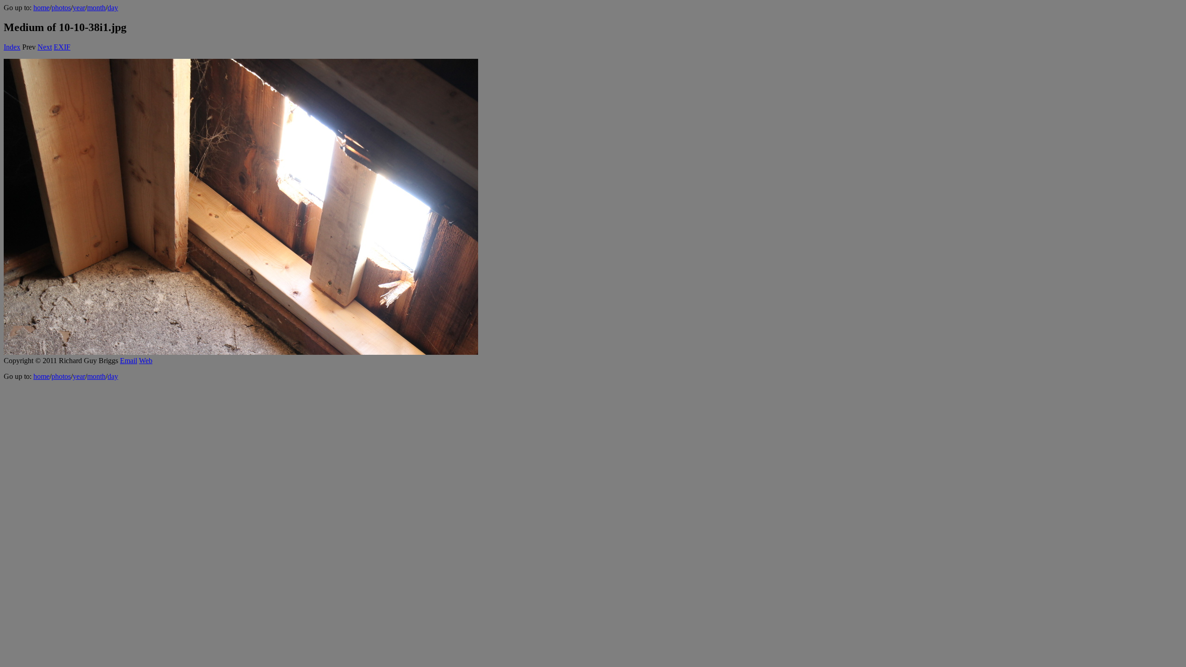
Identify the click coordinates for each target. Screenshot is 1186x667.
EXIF (62, 47)
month (96, 8)
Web (145, 361)
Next (45, 47)
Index (12, 47)
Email (128, 361)
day (112, 8)
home (41, 8)
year (79, 8)
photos (61, 8)
